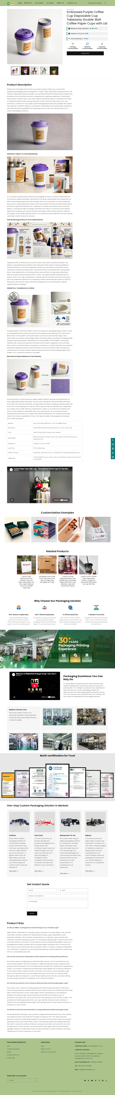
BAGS (8, 1046)
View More (12, 871)
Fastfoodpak (40, 1091)
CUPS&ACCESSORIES (13, 1049)
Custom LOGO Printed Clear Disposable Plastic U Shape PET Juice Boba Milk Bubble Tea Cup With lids (88, 580)
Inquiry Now (85, 53)
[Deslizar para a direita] (61, 71)
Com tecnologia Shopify (50, 1091)
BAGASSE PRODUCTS (13, 1055)
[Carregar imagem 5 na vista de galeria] (54, 70)
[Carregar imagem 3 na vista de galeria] (34, 70)
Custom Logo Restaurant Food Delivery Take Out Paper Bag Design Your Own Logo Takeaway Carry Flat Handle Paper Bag (26, 582)
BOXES (9, 1052)
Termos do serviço (77, 1091)
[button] (28, 3)
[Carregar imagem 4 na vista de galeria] (44, 70)
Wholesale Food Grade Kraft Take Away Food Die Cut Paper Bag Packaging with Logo (47, 579)
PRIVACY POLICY (46, 1049)
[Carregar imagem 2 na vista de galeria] (25, 70)
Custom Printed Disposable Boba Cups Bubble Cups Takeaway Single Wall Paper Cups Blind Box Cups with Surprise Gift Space (68, 581)
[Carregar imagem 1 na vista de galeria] (15, 70)
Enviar (32, 913)
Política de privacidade (64, 1091)
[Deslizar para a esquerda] (9, 71)
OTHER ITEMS (11, 1058)
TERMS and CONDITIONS (48, 1052)
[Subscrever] (35, 1080)
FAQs (42, 1046)
